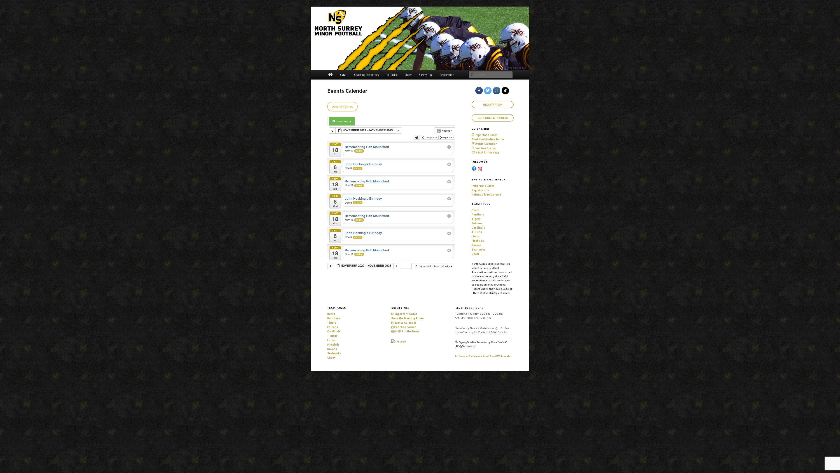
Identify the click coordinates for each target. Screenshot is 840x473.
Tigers (476, 219)
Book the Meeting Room (488, 139)
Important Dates (485, 135)
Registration (480, 190)
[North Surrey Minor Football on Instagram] (496, 90)
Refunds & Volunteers (486, 194)
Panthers (478, 214)
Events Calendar (485, 143)
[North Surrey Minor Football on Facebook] (479, 90)
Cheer (476, 254)
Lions (475, 236)
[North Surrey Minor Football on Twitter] (488, 90)
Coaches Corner (485, 148)
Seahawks (478, 249)
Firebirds (478, 240)
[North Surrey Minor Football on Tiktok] (505, 90)
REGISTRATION (492, 104)
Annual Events (342, 106)
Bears (476, 210)
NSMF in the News (487, 152)
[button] (433, 266)
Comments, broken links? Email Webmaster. (485, 356)
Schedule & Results (493, 118)
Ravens (476, 245)
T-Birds (477, 232)
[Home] (330, 74)
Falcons (477, 223)
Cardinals (478, 227)
